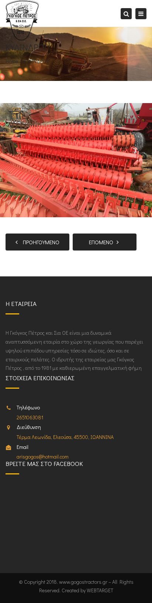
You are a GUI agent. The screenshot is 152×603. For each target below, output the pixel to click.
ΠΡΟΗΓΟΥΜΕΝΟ (39, 242)
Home (12, 61)
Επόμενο (103, 242)
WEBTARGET (100, 590)
